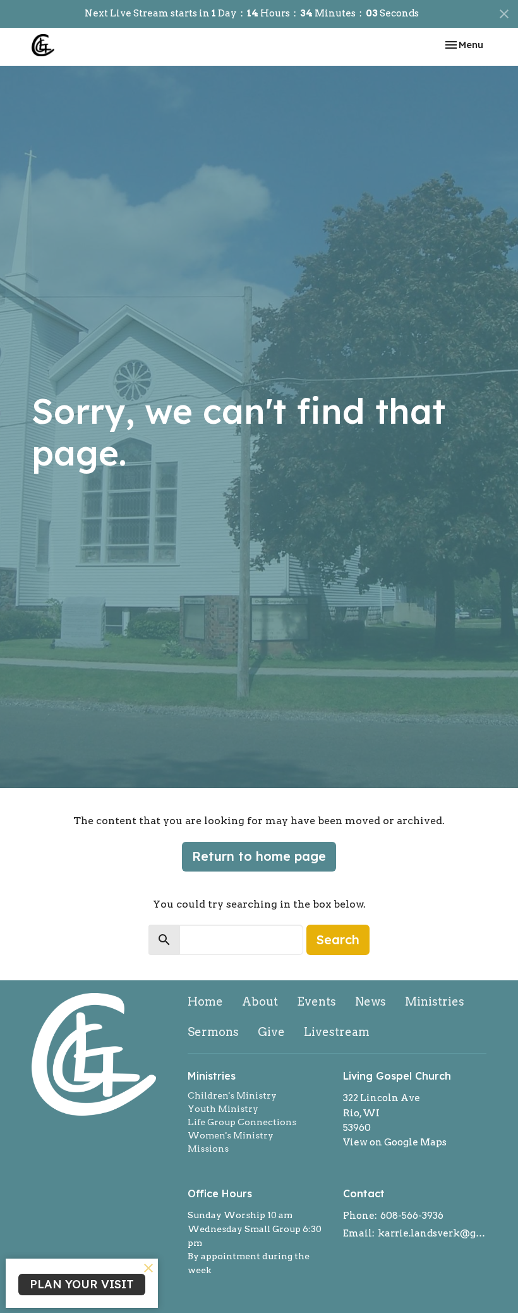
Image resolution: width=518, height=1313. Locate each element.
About (260, 1001)
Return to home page (259, 856)
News (370, 1001)
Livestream (337, 1032)
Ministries (434, 1001)
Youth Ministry (223, 1109)
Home (205, 1001)
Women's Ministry (231, 1135)
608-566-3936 (411, 1215)
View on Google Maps (395, 1142)
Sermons (213, 1032)
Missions (208, 1148)
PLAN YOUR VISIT (82, 1284)
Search (337, 939)
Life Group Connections (242, 1122)
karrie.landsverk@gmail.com (432, 1233)
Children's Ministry (232, 1095)
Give (271, 1032)
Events (316, 1001)
